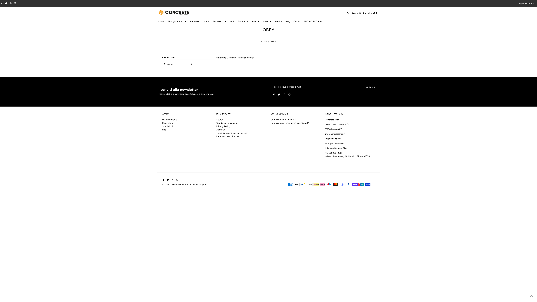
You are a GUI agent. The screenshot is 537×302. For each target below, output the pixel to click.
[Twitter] (5, 3)
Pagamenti (167, 123)
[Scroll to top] (531, 296)
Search (219, 119)
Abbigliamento (175, 21)
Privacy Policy (223, 126)
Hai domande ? (169, 119)
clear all (250, 57)
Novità (278, 21)
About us (220, 129)
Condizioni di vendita (226, 123)
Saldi (232, 21)
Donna (206, 21)
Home (161, 21)
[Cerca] (348, 13)
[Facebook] (1, 3)
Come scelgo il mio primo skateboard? (290, 123)
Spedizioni (167, 126)
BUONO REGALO (313, 21)
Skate (265, 21)
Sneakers (194, 21)
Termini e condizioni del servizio (232, 133)
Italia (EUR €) (526, 3)
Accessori (218, 21)
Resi (164, 129)
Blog (287, 21)
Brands (241, 21)
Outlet (297, 21)
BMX (253, 21)
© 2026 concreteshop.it (173, 184)
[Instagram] (15, 3)
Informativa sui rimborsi (228, 136)
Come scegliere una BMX (283, 119)
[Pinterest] (10, 3)
